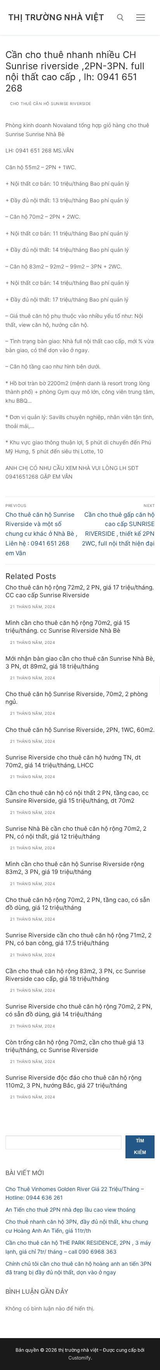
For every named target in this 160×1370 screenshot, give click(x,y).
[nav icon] (140, 18)
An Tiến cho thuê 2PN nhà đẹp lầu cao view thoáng (70, 1209)
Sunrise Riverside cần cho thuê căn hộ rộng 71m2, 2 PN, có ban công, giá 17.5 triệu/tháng (78, 939)
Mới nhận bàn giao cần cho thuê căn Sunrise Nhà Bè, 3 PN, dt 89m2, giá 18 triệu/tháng (80, 662)
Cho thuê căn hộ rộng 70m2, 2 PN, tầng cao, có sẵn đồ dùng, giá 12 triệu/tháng (77, 903)
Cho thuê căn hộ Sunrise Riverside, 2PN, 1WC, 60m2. (80, 729)
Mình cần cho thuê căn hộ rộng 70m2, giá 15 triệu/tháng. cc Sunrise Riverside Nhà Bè (67, 626)
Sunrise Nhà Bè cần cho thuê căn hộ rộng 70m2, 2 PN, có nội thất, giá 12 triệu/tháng (75, 832)
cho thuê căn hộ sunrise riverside (50, 103)
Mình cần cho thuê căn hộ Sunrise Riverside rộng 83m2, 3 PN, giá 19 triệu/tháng (74, 867)
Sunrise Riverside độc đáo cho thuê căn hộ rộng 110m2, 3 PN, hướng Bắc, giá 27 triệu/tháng (73, 1081)
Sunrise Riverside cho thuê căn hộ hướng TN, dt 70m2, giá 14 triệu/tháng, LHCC (73, 761)
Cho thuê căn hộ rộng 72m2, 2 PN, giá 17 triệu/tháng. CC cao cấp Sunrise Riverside (79, 591)
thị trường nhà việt (56, 17)
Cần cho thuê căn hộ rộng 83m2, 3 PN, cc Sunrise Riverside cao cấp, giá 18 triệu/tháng (75, 974)
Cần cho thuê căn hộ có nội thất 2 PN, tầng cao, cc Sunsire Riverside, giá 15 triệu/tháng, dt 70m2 (77, 796)
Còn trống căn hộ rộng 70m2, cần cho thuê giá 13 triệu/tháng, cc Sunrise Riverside (74, 1046)
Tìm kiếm (140, 1146)
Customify (79, 1358)
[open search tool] (120, 17)
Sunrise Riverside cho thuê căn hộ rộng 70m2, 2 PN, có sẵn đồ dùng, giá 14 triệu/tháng (78, 1010)
